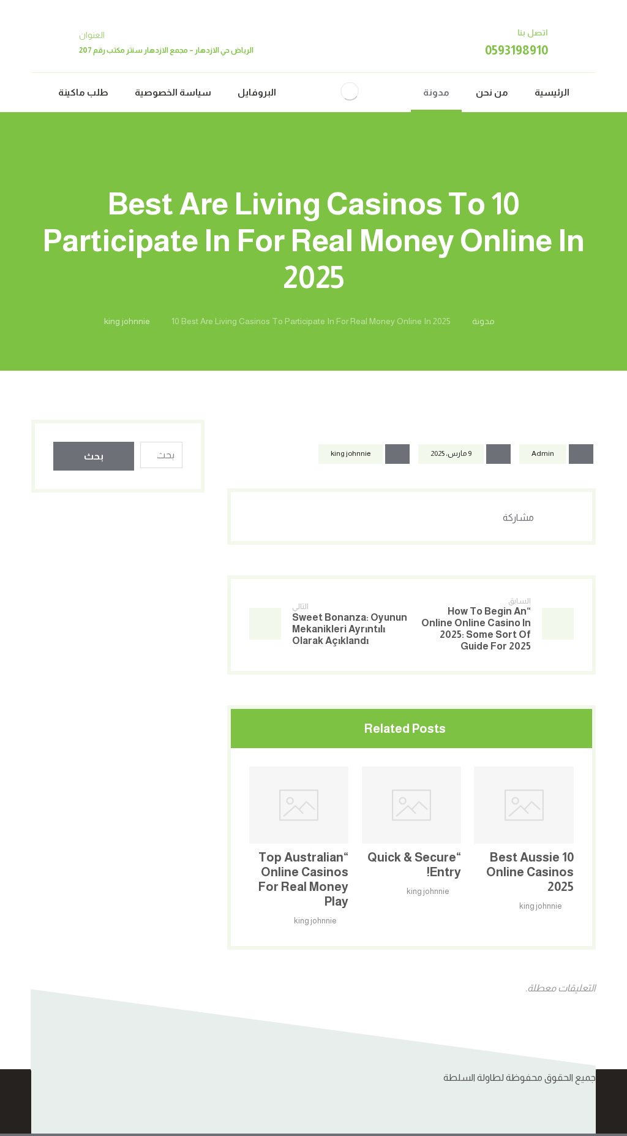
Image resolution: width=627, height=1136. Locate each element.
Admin (542, 453)
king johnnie (350, 453)
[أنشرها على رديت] (389, 516)
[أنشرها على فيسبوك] (481, 516)
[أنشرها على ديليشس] (359, 516)
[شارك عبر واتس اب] (328, 516)
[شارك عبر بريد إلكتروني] (297, 516)
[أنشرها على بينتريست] (420, 516)
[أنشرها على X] (450, 516)
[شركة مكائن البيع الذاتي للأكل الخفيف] (350, 91)
